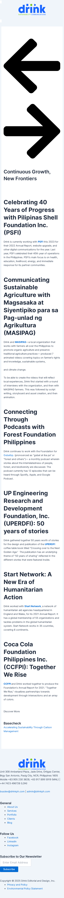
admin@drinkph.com (38, 791)
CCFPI (7, 683)
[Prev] (32, 97)
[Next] (32, 162)
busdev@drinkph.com (12, 791)
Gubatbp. (9, 455)
